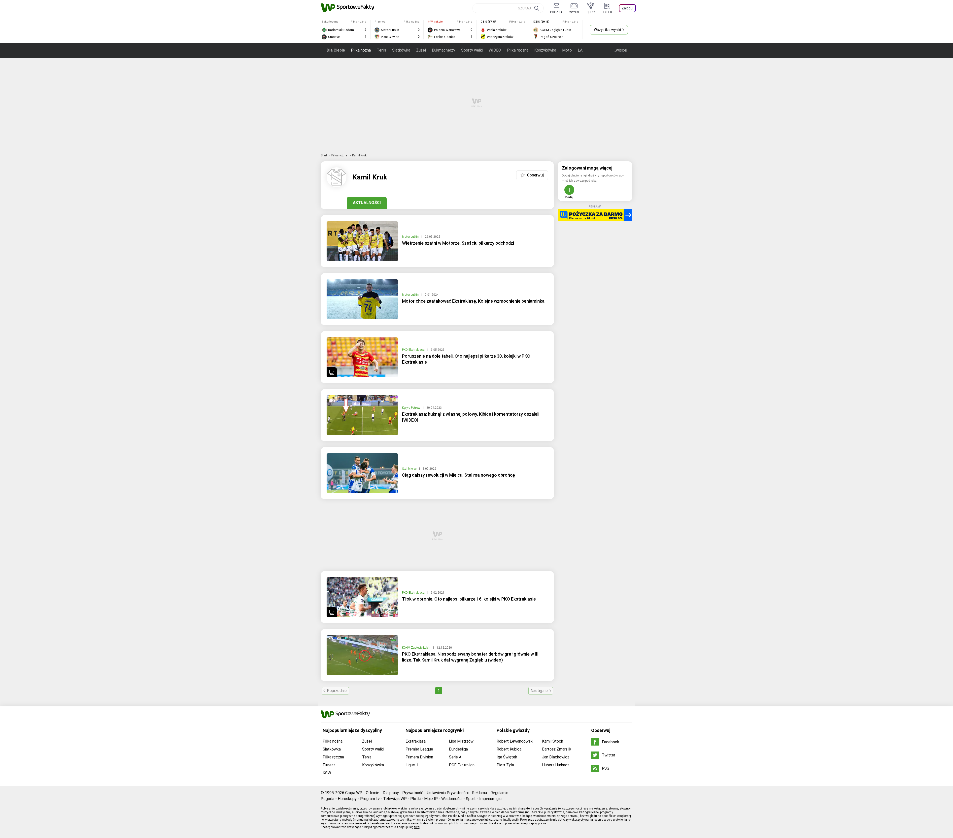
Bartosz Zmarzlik (556, 749)
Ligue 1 (412, 765)
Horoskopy (347, 798)
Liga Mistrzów (461, 741)
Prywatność (412, 792)
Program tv (370, 798)
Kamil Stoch (552, 741)
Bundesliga (458, 749)
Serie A (455, 757)
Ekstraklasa (416, 741)
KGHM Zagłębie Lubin (416, 647)
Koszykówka (545, 50)
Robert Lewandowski (515, 741)
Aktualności (367, 202)
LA (580, 50)
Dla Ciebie (336, 50)
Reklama (479, 792)
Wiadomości (451, 798)
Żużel (421, 50)
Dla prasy (391, 792)
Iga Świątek (507, 757)
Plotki (415, 798)
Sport (471, 798)
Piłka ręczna (517, 50)
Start (324, 155)
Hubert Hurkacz (555, 765)
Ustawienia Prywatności (448, 792)
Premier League (419, 749)
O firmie (372, 792)
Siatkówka (401, 50)
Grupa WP (353, 792)
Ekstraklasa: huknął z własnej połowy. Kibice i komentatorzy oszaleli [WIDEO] (470, 417)
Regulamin (499, 792)
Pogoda (327, 798)
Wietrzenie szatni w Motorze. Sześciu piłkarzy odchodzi (458, 243)
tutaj (417, 827)
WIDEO (495, 50)
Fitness (329, 765)
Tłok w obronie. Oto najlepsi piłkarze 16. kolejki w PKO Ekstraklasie (469, 599)
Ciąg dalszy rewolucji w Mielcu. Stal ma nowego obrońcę (458, 475)
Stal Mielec (409, 468)
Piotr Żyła (505, 765)
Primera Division (419, 757)
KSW (327, 773)
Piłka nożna (361, 50)
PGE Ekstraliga (462, 765)
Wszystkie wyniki (607, 30)
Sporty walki (472, 50)
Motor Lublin (410, 236)
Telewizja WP (395, 798)
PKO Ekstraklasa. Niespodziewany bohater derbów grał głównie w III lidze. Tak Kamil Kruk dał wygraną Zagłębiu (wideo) (470, 657)
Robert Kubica (509, 749)
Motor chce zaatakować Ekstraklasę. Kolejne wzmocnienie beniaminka (473, 301)
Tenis (381, 50)
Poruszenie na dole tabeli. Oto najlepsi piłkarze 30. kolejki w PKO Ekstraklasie (466, 359)
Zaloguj (627, 8)
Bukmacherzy (443, 50)
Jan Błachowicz (555, 757)
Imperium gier (491, 798)
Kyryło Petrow (411, 407)
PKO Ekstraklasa (413, 349)
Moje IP (431, 798)
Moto (567, 50)
